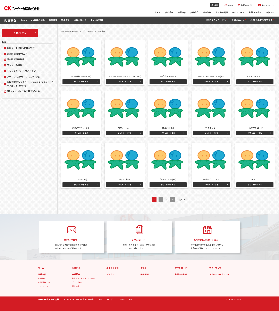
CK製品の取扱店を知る (261, 20)
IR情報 (143, 267)
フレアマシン (43, 286)
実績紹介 (194, 12)
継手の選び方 (80, 20)
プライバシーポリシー (219, 274)
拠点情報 (75, 286)
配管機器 (41, 278)
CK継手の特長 (38, 20)
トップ (24, 20)
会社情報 (169, 12)
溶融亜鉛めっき (44, 282)
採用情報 (145, 274)
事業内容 (182, 12)
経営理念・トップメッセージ (83, 278)
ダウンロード (238, 12)
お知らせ (270, 12)
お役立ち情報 (255, 12)
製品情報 (53, 20)
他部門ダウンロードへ (215, 20)
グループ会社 (77, 282)
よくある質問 (222, 12)
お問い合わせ (238, 20)
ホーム (157, 12)
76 (172, 199)
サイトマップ (215, 267)
